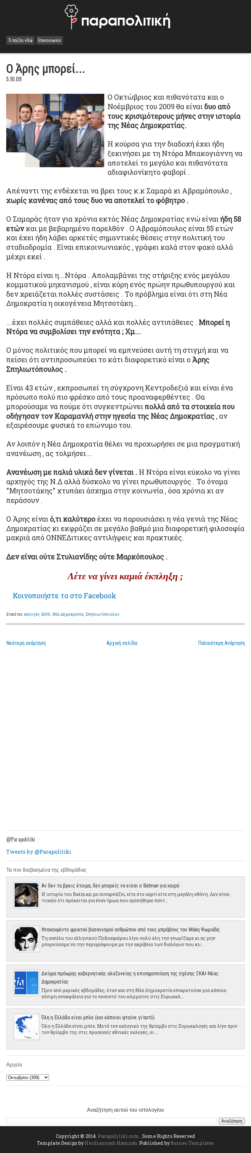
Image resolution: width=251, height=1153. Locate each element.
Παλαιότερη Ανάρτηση (221, 643)
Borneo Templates (192, 1143)
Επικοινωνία (49, 40)
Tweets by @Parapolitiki (38, 851)
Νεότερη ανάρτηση (26, 643)
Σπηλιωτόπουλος (103, 614)
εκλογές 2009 (37, 614)
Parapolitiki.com (118, 1136)
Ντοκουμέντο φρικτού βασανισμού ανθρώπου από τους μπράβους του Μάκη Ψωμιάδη (130, 929)
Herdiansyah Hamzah (111, 1143)
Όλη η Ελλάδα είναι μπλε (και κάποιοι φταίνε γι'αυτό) (98, 1017)
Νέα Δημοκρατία (68, 614)
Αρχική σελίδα (122, 643)
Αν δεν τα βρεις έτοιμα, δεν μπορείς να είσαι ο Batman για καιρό (110, 886)
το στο (64, 595)
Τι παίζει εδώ (20, 40)
